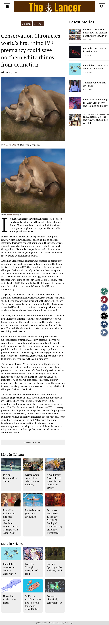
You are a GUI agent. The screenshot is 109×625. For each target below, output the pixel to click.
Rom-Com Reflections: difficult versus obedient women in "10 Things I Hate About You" (10, 521)
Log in (71, 623)
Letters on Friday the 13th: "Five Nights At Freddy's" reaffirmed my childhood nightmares (54, 521)
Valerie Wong (11, 144)
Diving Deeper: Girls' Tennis (10, 478)
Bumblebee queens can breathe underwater (95, 67)
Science (38, 23)
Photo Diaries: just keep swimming (33, 513)
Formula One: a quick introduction (94, 50)
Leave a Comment (32, 442)
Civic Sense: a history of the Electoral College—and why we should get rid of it (96, 118)
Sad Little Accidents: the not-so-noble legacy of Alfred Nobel (33, 602)
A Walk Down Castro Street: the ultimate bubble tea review (54, 481)
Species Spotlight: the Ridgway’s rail (54, 567)
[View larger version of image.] (33, 109)
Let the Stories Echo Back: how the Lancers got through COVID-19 (95, 32)
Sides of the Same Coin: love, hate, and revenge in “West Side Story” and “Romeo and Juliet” (96, 101)
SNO (66, 623)
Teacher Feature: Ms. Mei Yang (94, 84)
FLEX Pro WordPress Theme (52, 623)
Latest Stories (81, 21)
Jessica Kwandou (12, 215)
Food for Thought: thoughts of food (31, 568)
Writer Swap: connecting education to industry (32, 479)
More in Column (12, 454)
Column (26, 23)
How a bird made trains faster (9, 599)
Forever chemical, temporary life (54, 599)
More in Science (12, 543)
